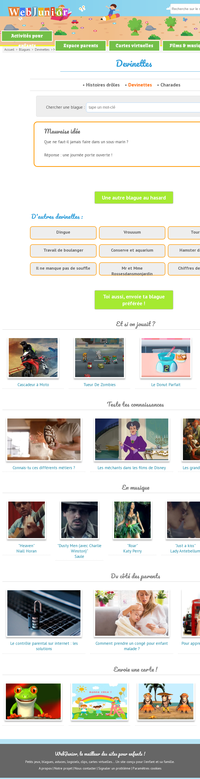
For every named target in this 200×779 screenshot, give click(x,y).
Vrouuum (132, 232)
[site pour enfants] (37, 11)
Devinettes (140, 85)
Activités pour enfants (27, 40)
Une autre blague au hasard (134, 197)
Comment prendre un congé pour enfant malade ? (132, 646)
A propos (45, 768)
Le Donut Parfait (165, 384)
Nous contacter (85, 768)
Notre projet (63, 768)
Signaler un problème (114, 768)
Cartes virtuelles (134, 45)
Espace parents (80, 45)
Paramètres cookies (147, 768)
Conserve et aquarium (132, 250)
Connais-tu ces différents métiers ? (44, 467)
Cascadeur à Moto (33, 384)
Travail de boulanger (63, 250)
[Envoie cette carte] (33, 721)
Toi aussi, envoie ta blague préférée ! (134, 300)
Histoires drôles (103, 85)
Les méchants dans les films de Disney (132, 467)
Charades (170, 85)
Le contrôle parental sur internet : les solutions (44, 646)
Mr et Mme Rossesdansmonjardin (132, 270)
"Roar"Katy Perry (132, 548)
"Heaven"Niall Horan (26, 548)
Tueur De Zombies (99, 384)
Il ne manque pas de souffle (63, 268)
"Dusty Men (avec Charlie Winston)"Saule (79, 551)
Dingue (63, 232)
